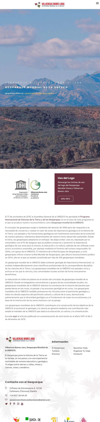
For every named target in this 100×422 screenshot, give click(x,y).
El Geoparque (58, 348)
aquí (15, 316)
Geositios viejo (80, 348)
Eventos (56, 354)
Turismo (56, 351)
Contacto (77, 354)
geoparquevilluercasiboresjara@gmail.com (30, 399)
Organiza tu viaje (81, 351)
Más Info (65, 199)
